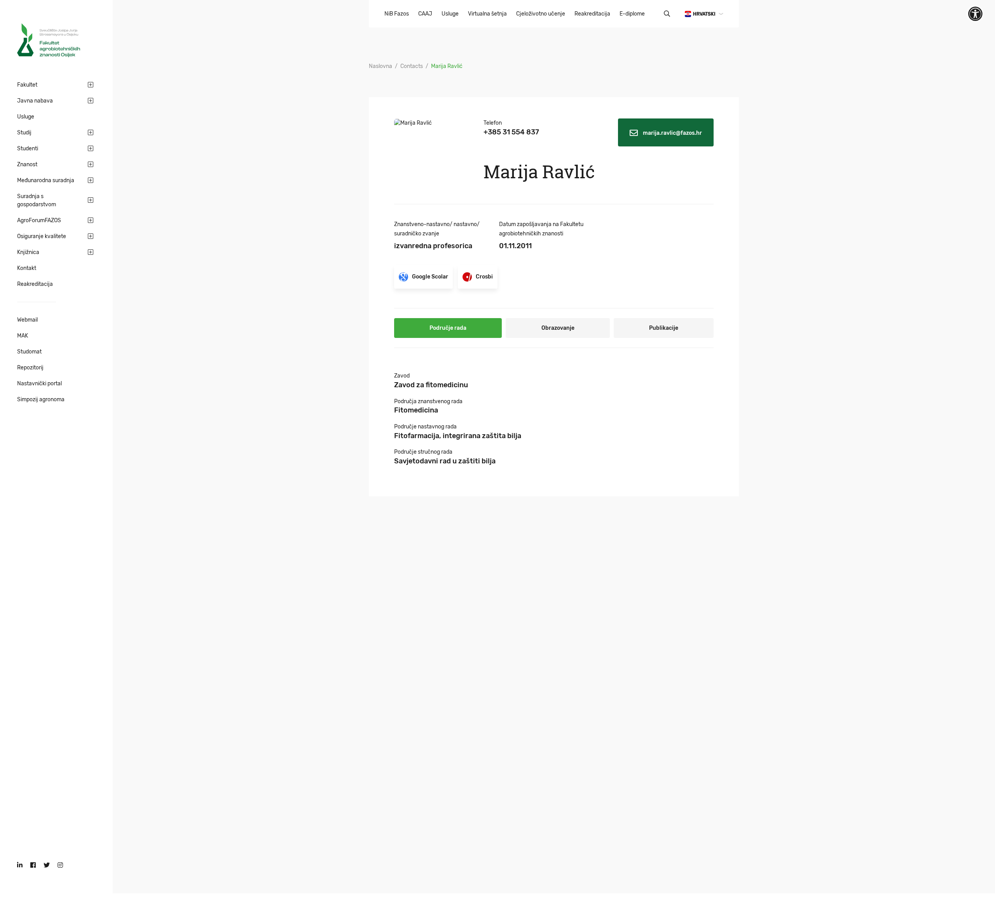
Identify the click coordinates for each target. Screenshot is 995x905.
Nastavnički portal (39, 383)
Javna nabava (35, 100)
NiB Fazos (396, 13)
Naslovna (380, 66)
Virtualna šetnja (487, 13)
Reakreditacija (35, 284)
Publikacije (663, 328)
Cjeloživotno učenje (540, 13)
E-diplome (632, 13)
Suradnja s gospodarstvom (36, 200)
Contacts (411, 66)
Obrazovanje (557, 328)
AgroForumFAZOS (39, 220)
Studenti (27, 148)
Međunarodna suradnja (45, 180)
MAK (22, 335)
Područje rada (447, 328)
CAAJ (425, 13)
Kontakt (26, 268)
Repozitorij (30, 367)
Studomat (29, 351)
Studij (24, 132)
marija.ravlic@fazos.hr (672, 133)
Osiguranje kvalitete (41, 236)
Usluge (25, 116)
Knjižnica (28, 252)
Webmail (27, 320)
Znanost (27, 164)
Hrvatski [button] (704, 14)
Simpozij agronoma (41, 399)
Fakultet (27, 85)
